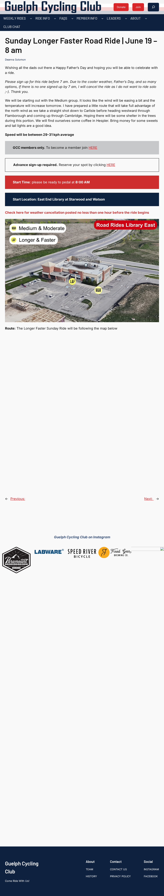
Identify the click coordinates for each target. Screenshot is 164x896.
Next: (149, 499)
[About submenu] (146, 18)
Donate (121, 7)
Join (138, 7)
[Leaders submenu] (126, 18)
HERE (93, 148)
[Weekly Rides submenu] (31, 18)
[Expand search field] (153, 7)
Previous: (17, 499)
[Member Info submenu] (102, 18)
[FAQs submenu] (72, 18)
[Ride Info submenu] (55, 18)
